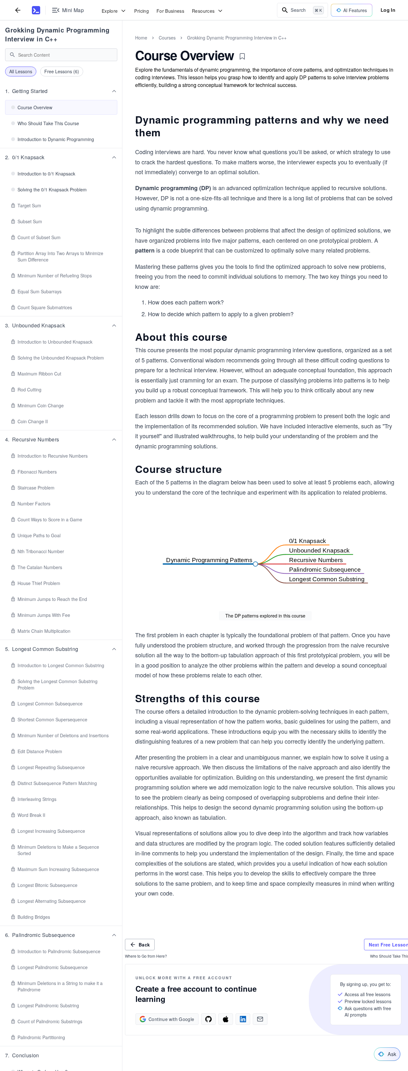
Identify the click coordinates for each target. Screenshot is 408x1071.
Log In (388, 9)
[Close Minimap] (122, 44)
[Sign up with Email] (260, 1019)
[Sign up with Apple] (225, 1019)
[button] (61, 91)
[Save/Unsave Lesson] (242, 56)
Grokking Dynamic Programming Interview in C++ (57, 34)
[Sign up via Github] (208, 1019)
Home (141, 37)
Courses (167, 37)
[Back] (18, 10)
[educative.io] (36, 10)
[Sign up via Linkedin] (243, 1019)
